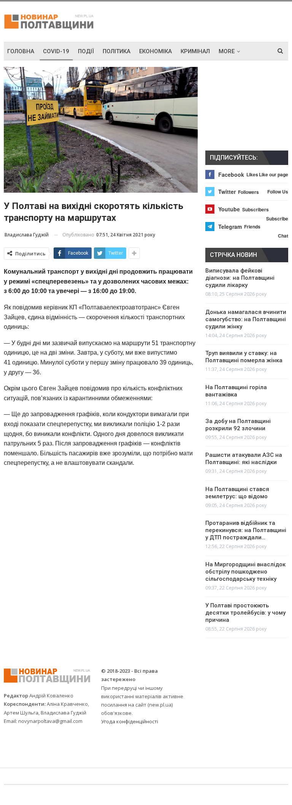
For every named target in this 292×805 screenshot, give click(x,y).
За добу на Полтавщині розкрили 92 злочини (238, 425)
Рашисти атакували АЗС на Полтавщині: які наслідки (243, 459)
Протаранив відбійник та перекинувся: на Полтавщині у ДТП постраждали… (245, 530)
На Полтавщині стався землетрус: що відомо (237, 493)
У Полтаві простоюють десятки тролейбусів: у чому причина (245, 612)
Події (86, 51)
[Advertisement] (199, 20)
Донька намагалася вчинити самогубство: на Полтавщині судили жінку (245, 319)
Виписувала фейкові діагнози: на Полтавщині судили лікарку (240, 277)
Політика (116, 51)
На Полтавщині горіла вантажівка (236, 391)
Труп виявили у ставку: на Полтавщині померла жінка (243, 357)
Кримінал (195, 51)
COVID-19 (56, 51)
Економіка (155, 51)
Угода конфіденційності (129, 721)
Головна (20, 51)
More (227, 51)
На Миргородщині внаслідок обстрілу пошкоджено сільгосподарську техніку (245, 571)
